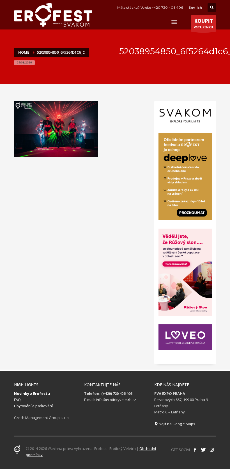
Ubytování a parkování (33, 405)
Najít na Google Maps (176, 423)
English (195, 8)
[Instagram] (212, 449)
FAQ (17, 399)
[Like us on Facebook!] (195, 449)
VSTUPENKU (203, 23)
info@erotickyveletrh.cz (116, 399)
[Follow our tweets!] (203, 449)
